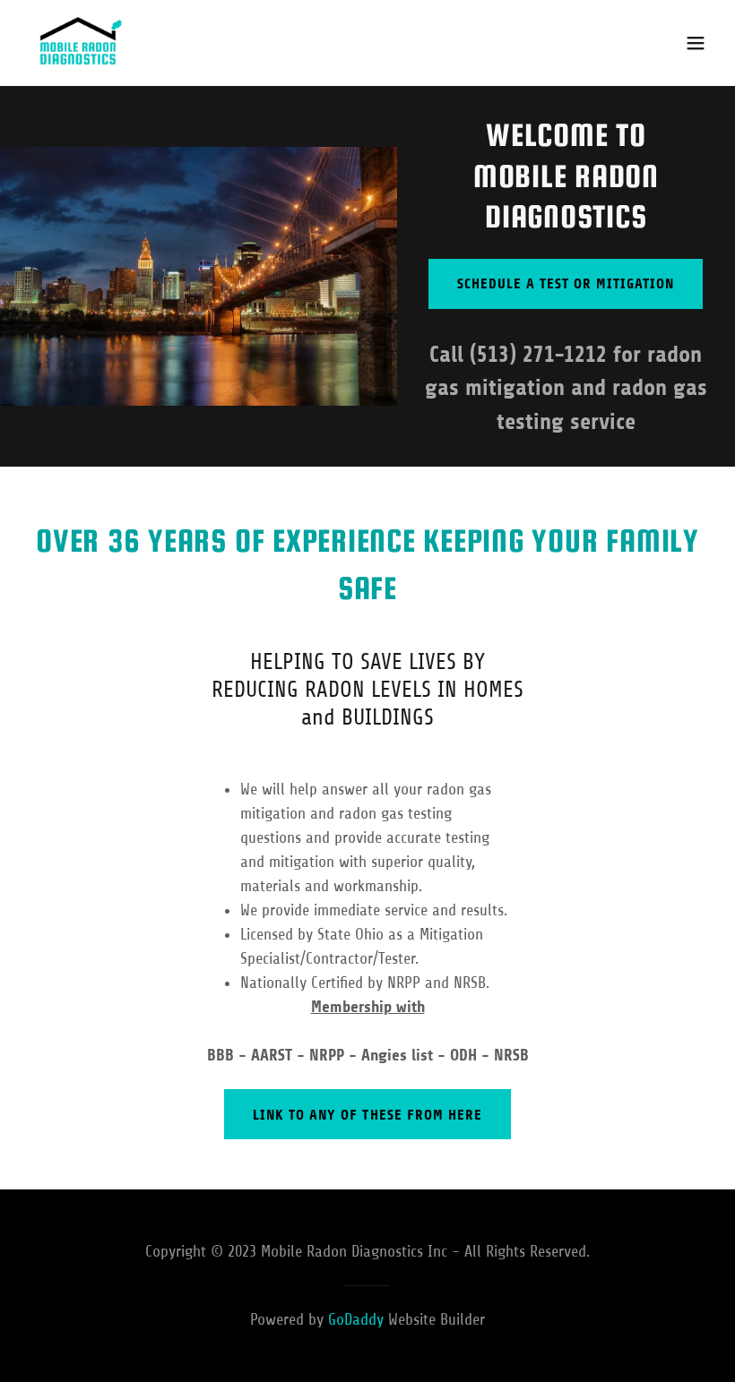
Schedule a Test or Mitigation (565, 283)
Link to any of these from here (367, 1114)
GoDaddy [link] (356, 1319)
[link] (79, 43)
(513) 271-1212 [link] (538, 354)
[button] (695, 43)
